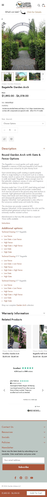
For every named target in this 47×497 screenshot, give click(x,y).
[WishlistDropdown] (11, 139)
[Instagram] (26, 477)
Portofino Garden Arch (11, 354)
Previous (43, 79)
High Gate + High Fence (13, 245)
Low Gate (7, 249)
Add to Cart (36, 493)
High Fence (8, 242)
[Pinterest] (20, 477)
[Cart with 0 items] (43, 5)
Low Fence (8, 236)
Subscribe (23, 467)
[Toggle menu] (3, 5)
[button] (23, 12)
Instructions (6, 223)
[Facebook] (15, 477)
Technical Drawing (8, 232)
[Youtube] (31, 477)
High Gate (8, 252)
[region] (23, 390)
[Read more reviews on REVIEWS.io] (34, 411)
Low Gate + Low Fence (13, 239)
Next (43, 74)
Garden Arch (21, 305)
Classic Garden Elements (11, 84)
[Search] (39, 5)
